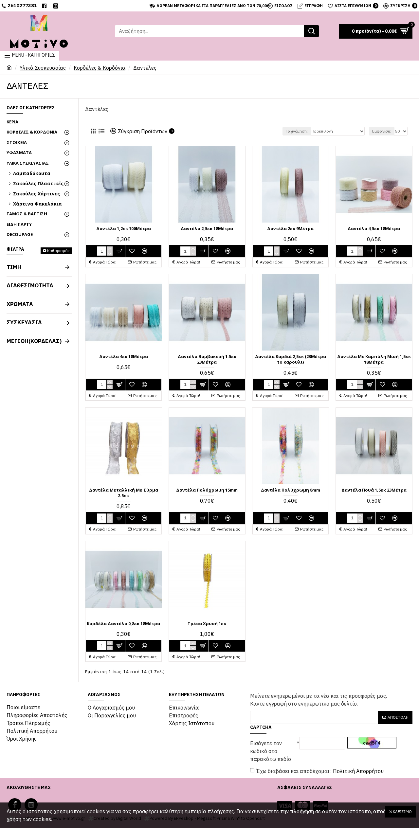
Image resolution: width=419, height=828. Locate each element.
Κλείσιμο (402, 811)
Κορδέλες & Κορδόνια (99, 67)
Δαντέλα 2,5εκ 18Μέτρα (207, 228)
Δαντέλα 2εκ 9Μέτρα (290, 228)
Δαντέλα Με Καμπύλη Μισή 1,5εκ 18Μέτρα (374, 359)
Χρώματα (20, 304)
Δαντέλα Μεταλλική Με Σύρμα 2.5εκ (123, 492)
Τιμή (14, 267)
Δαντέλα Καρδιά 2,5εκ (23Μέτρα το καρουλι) (290, 359)
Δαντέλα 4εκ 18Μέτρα (123, 356)
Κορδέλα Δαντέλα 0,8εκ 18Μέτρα (123, 623)
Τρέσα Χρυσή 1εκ (207, 623)
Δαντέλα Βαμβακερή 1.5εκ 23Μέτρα (207, 359)
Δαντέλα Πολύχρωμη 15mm (207, 490)
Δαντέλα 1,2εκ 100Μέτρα (123, 228)
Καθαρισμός (58, 250)
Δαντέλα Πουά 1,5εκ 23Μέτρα (374, 490)
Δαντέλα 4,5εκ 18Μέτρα (374, 228)
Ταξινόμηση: (297, 131)
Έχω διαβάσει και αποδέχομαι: (320, 771)
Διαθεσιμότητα (30, 285)
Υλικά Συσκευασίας (43, 67)
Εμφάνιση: (381, 131)
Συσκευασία (24, 322)
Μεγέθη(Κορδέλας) (34, 341)
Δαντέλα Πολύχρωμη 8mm (290, 490)
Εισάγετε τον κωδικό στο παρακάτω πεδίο (270, 751)
